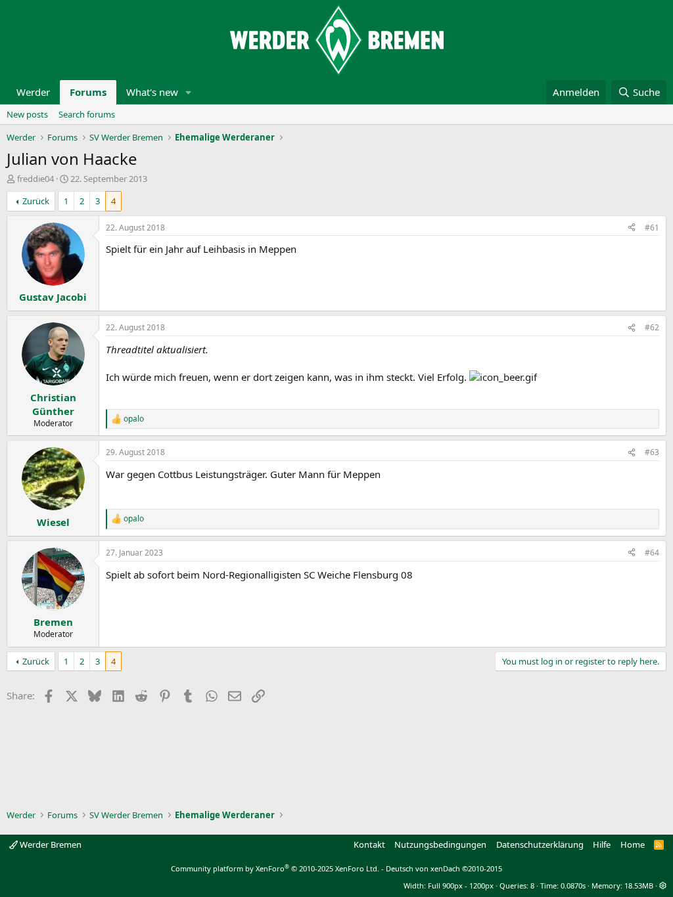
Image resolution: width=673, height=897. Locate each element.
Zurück (35, 201)
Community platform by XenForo (275, 868)
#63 (652, 452)
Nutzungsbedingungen (440, 844)
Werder (33, 91)
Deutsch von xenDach (444, 868)
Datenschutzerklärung (540, 844)
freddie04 (35, 179)
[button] (188, 92)
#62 (652, 327)
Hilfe (602, 844)
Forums (88, 91)
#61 (652, 227)
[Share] (631, 228)
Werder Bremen (49, 844)
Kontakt (369, 844)
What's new (152, 91)
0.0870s (573, 885)
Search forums (86, 114)
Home (632, 844)
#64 (652, 552)
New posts (27, 114)
